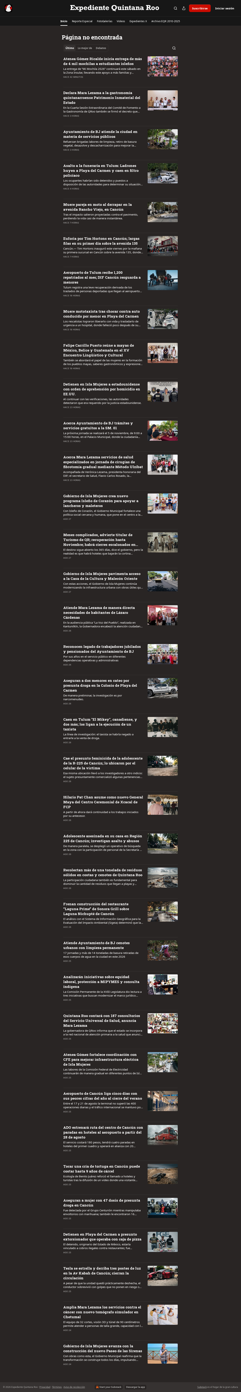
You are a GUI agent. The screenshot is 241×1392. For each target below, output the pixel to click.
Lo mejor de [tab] (85, 48)
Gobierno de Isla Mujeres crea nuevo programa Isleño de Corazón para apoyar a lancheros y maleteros (100, 500)
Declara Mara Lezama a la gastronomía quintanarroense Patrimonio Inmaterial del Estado (101, 97)
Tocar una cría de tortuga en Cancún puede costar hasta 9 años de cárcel (101, 1168)
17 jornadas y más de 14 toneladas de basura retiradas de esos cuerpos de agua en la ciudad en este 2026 (100, 954)
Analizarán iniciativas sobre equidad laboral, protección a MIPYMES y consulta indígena (101, 981)
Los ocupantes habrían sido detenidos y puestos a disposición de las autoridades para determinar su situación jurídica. (101, 182)
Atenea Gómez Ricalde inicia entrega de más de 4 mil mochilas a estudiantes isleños (102, 61)
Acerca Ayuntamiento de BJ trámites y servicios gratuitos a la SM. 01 (98, 425)
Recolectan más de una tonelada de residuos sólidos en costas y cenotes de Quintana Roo (102, 872)
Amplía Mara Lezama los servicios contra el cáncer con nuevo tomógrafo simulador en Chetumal (102, 1312)
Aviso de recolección (74, 1387)
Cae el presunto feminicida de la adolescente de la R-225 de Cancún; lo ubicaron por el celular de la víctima (103, 763)
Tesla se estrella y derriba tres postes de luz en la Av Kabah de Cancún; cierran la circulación (102, 1273)
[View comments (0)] (90, 82)
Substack (202, 1387)
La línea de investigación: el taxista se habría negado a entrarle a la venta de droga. (98, 736)
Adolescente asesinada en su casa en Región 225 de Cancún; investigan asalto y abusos (102, 838)
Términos (57, 1387)
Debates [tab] (101, 48)
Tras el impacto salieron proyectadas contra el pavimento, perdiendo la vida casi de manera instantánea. (100, 216)
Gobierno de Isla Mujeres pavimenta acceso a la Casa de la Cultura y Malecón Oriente (101, 576)
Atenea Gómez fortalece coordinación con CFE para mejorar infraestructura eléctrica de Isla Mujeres (100, 1059)
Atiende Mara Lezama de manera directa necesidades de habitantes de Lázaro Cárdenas (99, 612)
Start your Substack (110, 1387)
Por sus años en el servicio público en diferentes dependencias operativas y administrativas (94, 658)
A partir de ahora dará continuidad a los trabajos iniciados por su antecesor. (100, 814)
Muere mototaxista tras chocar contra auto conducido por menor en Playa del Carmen (101, 313)
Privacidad (44, 1387)
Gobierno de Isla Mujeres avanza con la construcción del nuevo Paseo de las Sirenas (102, 1348)
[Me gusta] (65, 82)
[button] (64, 21)
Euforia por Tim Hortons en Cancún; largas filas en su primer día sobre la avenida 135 (101, 241)
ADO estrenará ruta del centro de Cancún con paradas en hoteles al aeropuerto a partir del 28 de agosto (103, 1132)
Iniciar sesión (224, 8)
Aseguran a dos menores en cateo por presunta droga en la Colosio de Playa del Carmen (100, 685)
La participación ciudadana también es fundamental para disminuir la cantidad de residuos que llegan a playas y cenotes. (100, 882)
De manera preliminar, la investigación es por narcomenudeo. (92, 697)
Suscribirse (200, 8)
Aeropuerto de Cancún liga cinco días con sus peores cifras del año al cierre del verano (102, 1096)
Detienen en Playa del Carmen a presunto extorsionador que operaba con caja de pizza (102, 1236)
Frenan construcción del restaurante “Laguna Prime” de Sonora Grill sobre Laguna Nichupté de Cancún (96, 909)
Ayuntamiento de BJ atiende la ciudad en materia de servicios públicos (100, 134)
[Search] (175, 8)
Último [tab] (70, 48)
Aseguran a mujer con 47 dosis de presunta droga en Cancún (101, 1202)
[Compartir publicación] (184, 8)
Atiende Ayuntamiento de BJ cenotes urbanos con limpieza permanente (96, 945)
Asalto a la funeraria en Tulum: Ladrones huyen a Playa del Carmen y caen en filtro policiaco (101, 170)
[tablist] (85, 48)
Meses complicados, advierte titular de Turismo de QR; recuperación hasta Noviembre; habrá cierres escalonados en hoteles (99, 539)
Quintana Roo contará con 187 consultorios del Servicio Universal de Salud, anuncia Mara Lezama (101, 1020)
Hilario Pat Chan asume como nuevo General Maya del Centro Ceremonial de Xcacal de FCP (103, 802)
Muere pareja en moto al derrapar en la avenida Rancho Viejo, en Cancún (97, 207)
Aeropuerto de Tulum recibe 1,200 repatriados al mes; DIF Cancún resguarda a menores (102, 277)
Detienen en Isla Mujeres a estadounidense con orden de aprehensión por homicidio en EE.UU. (101, 389)
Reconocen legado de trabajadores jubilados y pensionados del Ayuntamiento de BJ (102, 649)
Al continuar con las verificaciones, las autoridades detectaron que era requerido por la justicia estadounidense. (102, 401)
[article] (120, 70)
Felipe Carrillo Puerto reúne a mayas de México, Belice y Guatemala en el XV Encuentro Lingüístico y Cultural (98, 350)
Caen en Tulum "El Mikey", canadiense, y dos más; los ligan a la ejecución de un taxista (100, 724)
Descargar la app (135, 1387)
